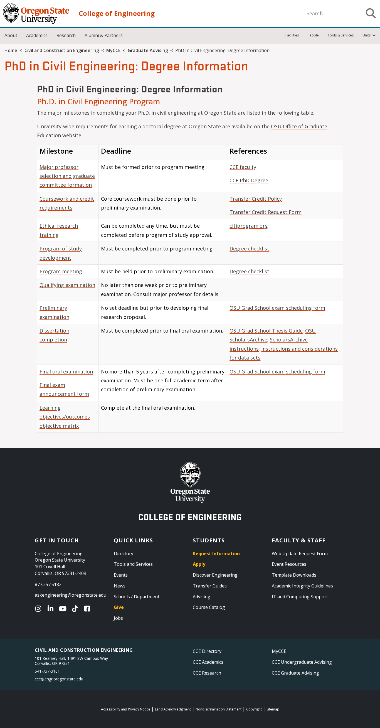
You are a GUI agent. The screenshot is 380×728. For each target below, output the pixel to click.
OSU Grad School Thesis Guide (266, 330)
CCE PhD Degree (249, 180)
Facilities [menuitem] (292, 35)
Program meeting (61, 271)
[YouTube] (64, 608)
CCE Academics (208, 662)
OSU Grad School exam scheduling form (277, 307)
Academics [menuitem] (37, 35)
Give (119, 607)
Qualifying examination (67, 285)
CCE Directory (207, 651)
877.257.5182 (48, 584)
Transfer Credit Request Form (266, 212)
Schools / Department (136, 597)
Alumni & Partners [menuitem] (104, 35)
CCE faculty (243, 167)
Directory (123, 553)
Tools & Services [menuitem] (341, 35)
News (119, 586)
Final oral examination (66, 371)
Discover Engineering (215, 575)
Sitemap (273, 709)
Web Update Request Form (300, 553)
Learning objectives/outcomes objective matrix (65, 416)
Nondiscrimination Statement (218, 709)
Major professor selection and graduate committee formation (67, 176)
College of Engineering (117, 13)
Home (10, 50)
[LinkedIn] (51, 608)
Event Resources (289, 564)
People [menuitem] (313, 35)
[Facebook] (88, 608)
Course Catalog (209, 607)
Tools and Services (133, 564)
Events (121, 575)
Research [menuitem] (66, 35)
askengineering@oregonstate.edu (70, 595)
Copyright (254, 709)
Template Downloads (294, 575)
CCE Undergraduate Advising (302, 662)
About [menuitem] (10, 35)
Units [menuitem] (366, 35)
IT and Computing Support (300, 597)
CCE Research (207, 673)
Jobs (118, 618)
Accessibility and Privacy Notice (125, 709)
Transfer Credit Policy (256, 198)
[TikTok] (76, 608)
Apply (199, 564)
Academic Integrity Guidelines (302, 586)
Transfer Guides (210, 586)
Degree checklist (249, 248)
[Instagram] (39, 608)
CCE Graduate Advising (295, 673)
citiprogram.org (249, 225)
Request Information (216, 553)
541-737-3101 (47, 671)
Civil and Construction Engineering (61, 50)
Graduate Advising (148, 50)
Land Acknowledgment (173, 709)
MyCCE (113, 50)
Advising (201, 597)
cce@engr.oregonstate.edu (59, 679)
